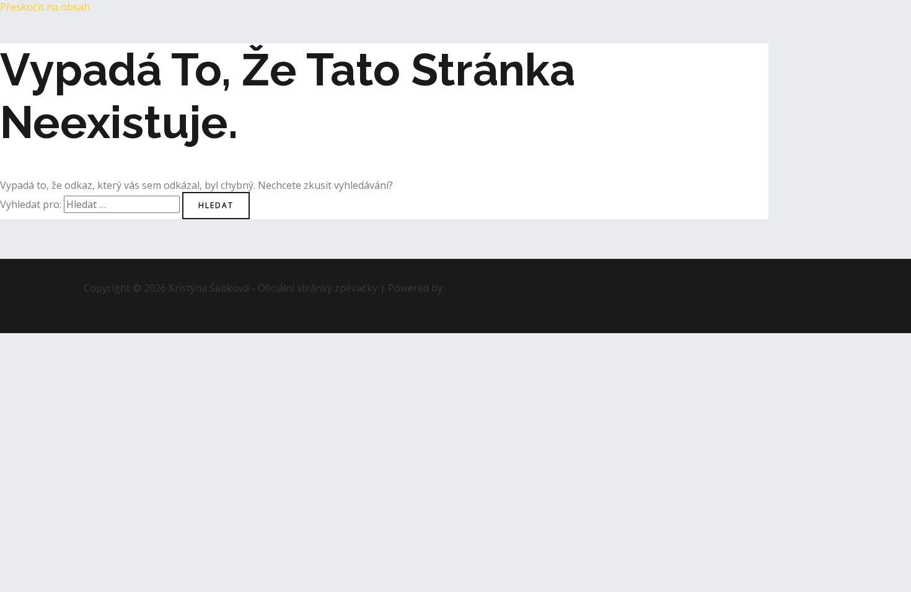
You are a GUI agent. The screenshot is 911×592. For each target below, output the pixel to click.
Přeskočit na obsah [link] (45, 7)
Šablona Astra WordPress (504, 288)
